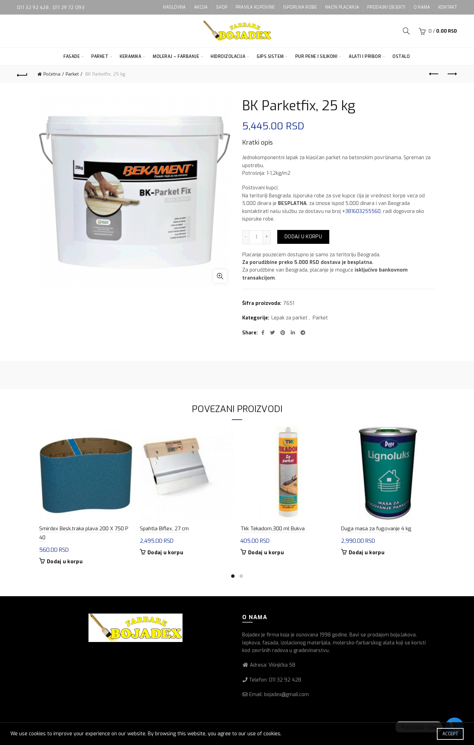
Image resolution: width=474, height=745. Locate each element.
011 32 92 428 (33, 7)
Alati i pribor (365, 56)
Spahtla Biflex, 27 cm (164, 528)
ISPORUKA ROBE (300, 7)
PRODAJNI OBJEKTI (386, 7)
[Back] (22, 74)
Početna (51, 74)
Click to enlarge (220, 276)
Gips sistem (270, 56)
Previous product (434, 74)
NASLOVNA (174, 7)
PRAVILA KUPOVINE (255, 7)
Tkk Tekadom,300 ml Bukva (272, 528)
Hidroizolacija (228, 56)
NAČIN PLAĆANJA (342, 7)
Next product (451, 74)
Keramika (130, 56)
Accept (450, 734)
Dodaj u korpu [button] (65, 562)
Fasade (72, 56)
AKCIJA (201, 7)
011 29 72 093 (68, 7)
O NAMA (422, 7)
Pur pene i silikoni (316, 56)
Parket (99, 56)
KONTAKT (447, 7)
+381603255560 (361, 211)
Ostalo (401, 56)
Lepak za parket (289, 318)
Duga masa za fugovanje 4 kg (376, 528)
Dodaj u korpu (303, 236)
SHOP (221, 7)
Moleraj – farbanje (176, 56)
